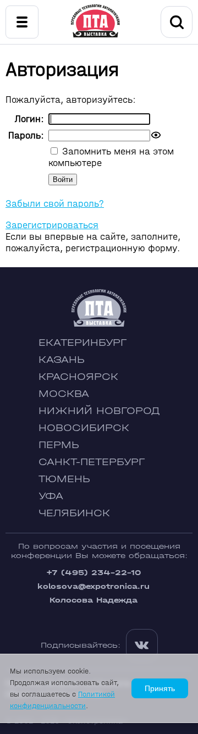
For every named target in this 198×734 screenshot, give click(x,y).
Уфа (50, 496)
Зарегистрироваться (52, 225)
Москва (63, 394)
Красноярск (78, 377)
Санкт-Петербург (91, 462)
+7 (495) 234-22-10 (93, 572)
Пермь (58, 445)
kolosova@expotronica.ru (93, 586)
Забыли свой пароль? (55, 203)
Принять (160, 688)
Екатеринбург (82, 343)
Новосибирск (83, 428)
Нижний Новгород (99, 411)
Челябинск (74, 513)
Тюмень (64, 479)
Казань (61, 360)
